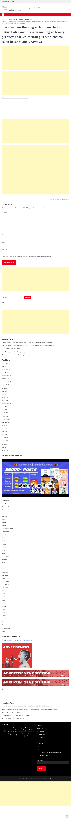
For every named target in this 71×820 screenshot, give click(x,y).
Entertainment (5, 531)
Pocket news (17, 7)
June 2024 (4, 366)
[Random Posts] (64, 14)
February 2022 (6, 419)
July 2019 (4, 444)
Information (5, 572)
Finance (4, 547)
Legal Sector (5, 584)
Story (3, 609)
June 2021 (4, 431)
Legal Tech (5, 587)
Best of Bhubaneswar (8, 506)
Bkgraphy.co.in (41, 734)
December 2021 (6, 422)
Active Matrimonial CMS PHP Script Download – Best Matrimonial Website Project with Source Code (30, 345)
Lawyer (4, 578)
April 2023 (5, 397)
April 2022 (5, 413)
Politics (4, 594)
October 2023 (5, 378)
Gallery (4, 553)
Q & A (3, 600)
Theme (4, 615)
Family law (5, 538)
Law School (5, 575)
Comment (5, 212)
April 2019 (5, 450)
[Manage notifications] (67, 816)
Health (3, 562)
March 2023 (5, 400)
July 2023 (4, 388)
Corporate (4, 516)
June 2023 (4, 391)
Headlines (4, 559)
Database (4, 522)
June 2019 (4, 447)
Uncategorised (6, 628)
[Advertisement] (35, 58)
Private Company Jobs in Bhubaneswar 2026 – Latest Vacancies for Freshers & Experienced (27, 342)
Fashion (4, 541)
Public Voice (40, 728)
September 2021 (6, 428)
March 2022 (5, 416)
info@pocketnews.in (44, 755)
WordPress (50, 778)
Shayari (4, 603)
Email (4, 242)
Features (4, 544)
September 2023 (6, 382)
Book (3, 510)
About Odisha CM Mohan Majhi (11, 348)
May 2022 (4, 410)
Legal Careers (5, 581)
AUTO (4, 503)
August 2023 (5, 385)
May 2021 (4, 434)
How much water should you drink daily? (13, 355)
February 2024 (6, 369)
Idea (3, 566)
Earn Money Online (7, 528)
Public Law (5, 597)
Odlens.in (39, 725)
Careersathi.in (40, 731)
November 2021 (6, 425)
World (3, 631)
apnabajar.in (40, 737)
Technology (5, 612)
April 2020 (5, 438)
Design (4, 525)
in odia (3, 569)
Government (5, 556)
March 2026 (5, 363)
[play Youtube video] (35, 478)
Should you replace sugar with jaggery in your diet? (16, 352)
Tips (3, 618)
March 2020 (5, 441)
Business (4, 513)
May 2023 (4, 394)
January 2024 (5, 372)
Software (4, 606)
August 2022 (5, 406)
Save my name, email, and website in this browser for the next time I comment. (27, 256)
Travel (3, 622)
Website (4, 249)
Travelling (4, 625)
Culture (4, 519)
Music (3, 590)
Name (4, 235)
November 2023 (6, 375)
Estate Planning (6, 534)
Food (3, 550)
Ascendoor (38, 778)
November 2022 (6, 403)
